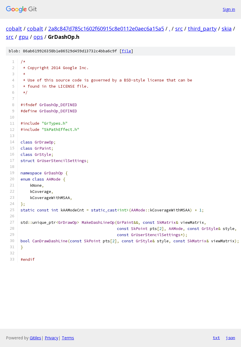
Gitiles (35, 338)
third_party (202, 28)
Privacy (51, 338)
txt (216, 337)
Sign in (229, 9)
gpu (24, 36)
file (126, 51)
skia (227, 28)
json (230, 337)
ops (38, 36)
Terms (68, 338)
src (179, 28)
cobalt (14, 28)
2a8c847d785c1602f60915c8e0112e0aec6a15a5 (106, 28)
